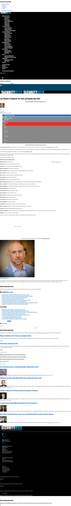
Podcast (3, 8)
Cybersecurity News (5, 4)
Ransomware (6, 24)
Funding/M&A (4, 58)
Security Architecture (6, 32)
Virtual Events (4, 7)
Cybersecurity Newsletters (6, 452)
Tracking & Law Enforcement (9, 30)
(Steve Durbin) (49, 375)
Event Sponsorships (5, 467)
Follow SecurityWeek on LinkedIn (7, 461)
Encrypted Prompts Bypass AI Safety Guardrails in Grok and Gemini (13, 313)
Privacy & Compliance (8, 46)
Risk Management (5, 42)
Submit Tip (2, 479)
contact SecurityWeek (45, 238)
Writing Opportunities (6, 469)
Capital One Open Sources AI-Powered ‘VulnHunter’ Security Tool (13, 298)
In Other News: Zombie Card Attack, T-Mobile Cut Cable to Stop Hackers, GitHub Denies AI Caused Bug (19, 312)
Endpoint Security (7, 36)
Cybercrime (6, 18)
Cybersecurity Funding (8, 59)
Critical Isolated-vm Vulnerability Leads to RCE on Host (11, 316)
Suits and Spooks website (27, 151)
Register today (50, 147)
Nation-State (6, 22)
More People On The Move (4, 361)
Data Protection (7, 45)
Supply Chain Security (8, 47)
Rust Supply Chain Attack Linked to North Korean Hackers (12, 317)
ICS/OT (3, 54)
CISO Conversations (8, 51)
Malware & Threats (5, 16)
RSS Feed (3, 459)
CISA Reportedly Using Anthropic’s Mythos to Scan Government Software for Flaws (16, 300)
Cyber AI (3, 62)
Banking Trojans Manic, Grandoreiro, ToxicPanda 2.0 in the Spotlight (13, 309)
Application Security (8, 33)
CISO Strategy (5, 49)
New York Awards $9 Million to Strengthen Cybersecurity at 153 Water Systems (15, 294)
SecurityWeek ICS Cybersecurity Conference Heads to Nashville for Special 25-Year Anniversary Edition (19, 302)
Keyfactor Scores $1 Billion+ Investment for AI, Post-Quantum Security (14, 301)
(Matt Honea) (8, 400)
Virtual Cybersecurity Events (7, 446)
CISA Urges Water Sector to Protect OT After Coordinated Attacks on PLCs (15, 297)
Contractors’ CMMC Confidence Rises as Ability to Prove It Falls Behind (14, 318)
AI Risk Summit (5, 450)
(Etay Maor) (10, 387)
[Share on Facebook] (36, 115)
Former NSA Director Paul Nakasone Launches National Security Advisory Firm (15, 311)
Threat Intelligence (8, 28)
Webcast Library (5, 447)
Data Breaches (7, 20)
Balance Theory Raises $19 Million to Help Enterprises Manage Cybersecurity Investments (17, 296)
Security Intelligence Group (6, 460)
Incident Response (7, 29)
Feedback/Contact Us (5, 470)
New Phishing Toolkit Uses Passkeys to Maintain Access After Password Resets (15, 315)
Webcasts (4, 5)
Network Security (7, 41)
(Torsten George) (57, 422)
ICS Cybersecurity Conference (7, 10)
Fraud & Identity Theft (8, 21)
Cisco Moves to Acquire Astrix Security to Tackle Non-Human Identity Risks (15, 304)
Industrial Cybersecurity (9, 55)
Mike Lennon (2, 111)
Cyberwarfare (7, 17)
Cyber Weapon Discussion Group (7, 457)
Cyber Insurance (7, 43)
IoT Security (6, 38)
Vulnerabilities (7, 25)
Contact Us (2, 486)
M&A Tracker (6, 61)
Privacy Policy (4, 471)
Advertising (4, 466)
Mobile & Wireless (7, 40)
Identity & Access (7, 37)
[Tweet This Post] (36, 116)
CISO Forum (6, 53)
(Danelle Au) (69, 411)
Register (1, 340)
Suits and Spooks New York (5, 147)
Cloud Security (7, 34)
